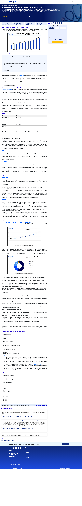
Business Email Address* (33, 248)
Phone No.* (31, 252)
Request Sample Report (41, 263)
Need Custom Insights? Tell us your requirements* (36, 255)
